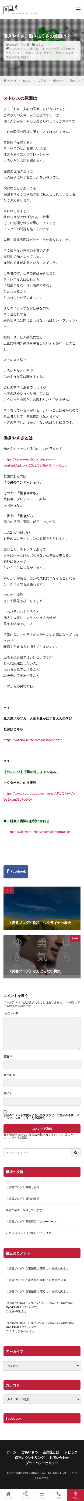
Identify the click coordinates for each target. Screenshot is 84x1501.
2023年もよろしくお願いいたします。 (30, 1233)
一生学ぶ (58, 53)
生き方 (47, 53)
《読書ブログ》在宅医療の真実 (25, 1268)
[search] (75, 1152)
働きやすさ (13, 57)
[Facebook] (16, 871)
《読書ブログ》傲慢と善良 (22, 1187)
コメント (11, 1013)
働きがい (26, 57)
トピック (70, 1452)
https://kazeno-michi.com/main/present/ (33, 740)
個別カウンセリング (29, 1457)
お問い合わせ (59, 1457)
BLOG (27, 80)
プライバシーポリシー (42, 1463)
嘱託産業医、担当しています (24, 1210)
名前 (8, 1056)
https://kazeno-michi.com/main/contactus (40, 832)
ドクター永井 (50, 48)
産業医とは (51, 1452)
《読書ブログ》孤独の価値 (22, 1198)
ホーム (11, 1452)
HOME (11, 80)
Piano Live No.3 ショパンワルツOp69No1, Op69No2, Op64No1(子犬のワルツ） (40, 1305)
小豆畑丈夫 (56, 1268)
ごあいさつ (29, 1452)
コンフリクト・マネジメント (24, 53)
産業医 (69, 53)
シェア (25, 1498)
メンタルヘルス (19, 48)
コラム (39, 44)
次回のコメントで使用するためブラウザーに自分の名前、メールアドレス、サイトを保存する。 (41, 1117)
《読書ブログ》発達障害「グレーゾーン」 (32, 1221)
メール (9, 1074)
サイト (8, 1093)
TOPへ (75, 1498)
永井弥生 (35, 48)
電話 (58, 1498)
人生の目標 (67, 48)
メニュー (42, 1498)
